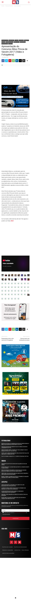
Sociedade (10, 43)
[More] (27, 60)
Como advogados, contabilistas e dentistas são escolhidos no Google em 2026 (13, 485)
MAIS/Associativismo (9, 42)
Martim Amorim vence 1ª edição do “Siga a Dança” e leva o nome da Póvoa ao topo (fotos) (15, 450)
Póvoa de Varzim (9, 6)
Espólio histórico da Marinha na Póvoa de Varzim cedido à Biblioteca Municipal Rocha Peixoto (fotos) (15, 444)
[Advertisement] (15, 23)
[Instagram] (15, 542)
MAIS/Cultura (16, 42)
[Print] (23, 60)
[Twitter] (6, 60)
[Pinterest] (9, 60)
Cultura (16, 40)
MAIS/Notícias (22, 42)
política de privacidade (20, 512)
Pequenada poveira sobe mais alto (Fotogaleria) (8, 339)
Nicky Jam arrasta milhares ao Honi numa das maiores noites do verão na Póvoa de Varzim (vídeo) (14, 471)
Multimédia (21, 40)
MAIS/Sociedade (4, 43)
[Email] (20, 60)
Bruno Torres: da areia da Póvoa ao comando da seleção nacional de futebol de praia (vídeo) (15, 477)
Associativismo (17, 6)
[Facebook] (3, 60)
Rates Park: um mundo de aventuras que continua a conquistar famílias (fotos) (14, 498)
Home (3, 6)
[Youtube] (19, 542)
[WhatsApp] (13, 60)
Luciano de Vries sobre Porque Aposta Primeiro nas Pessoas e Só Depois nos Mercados (14, 489)
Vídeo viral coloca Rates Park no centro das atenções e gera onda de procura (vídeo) (15, 474)
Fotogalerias (26, 40)
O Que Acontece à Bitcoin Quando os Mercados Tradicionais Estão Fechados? (12, 492)
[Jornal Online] (15, 2)
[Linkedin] (16, 60)
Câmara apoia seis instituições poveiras (24, 339)
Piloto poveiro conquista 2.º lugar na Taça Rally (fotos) (15, 456)
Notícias (3, 42)
